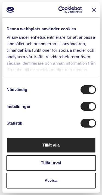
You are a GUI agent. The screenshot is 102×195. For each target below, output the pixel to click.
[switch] (88, 106)
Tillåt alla (51, 145)
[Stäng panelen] (94, 10)
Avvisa (51, 180)
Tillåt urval (51, 163)
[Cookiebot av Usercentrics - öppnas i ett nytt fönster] (61, 9)
